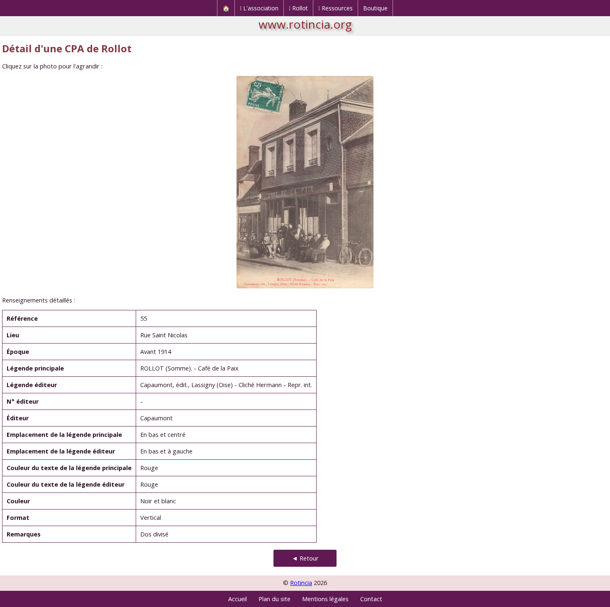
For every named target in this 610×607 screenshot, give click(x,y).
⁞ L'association (259, 8)
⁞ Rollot (298, 8)
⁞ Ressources (335, 8)
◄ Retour (305, 558)
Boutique (375, 8)
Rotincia (301, 583)
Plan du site (274, 599)
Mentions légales (325, 599)
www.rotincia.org (305, 24)
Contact (371, 599)
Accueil (237, 599)
